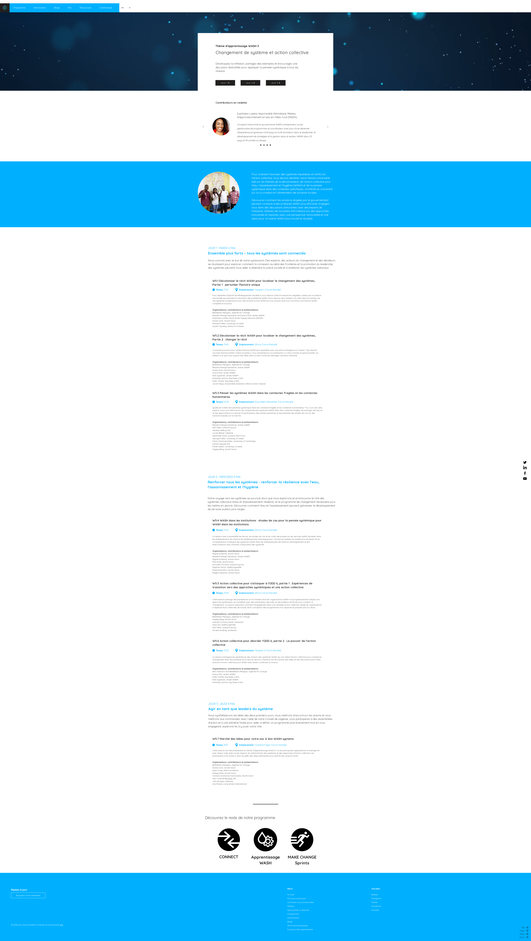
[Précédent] (203, 127)
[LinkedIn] (525, 468)
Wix (61, 925)
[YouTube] (525, 478)
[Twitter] (525, 462)
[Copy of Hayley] (264, 145)
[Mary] (270, 145)
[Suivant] (327, 127)
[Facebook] (525, 473)
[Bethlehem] (260, 145)
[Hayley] (267, 145)
